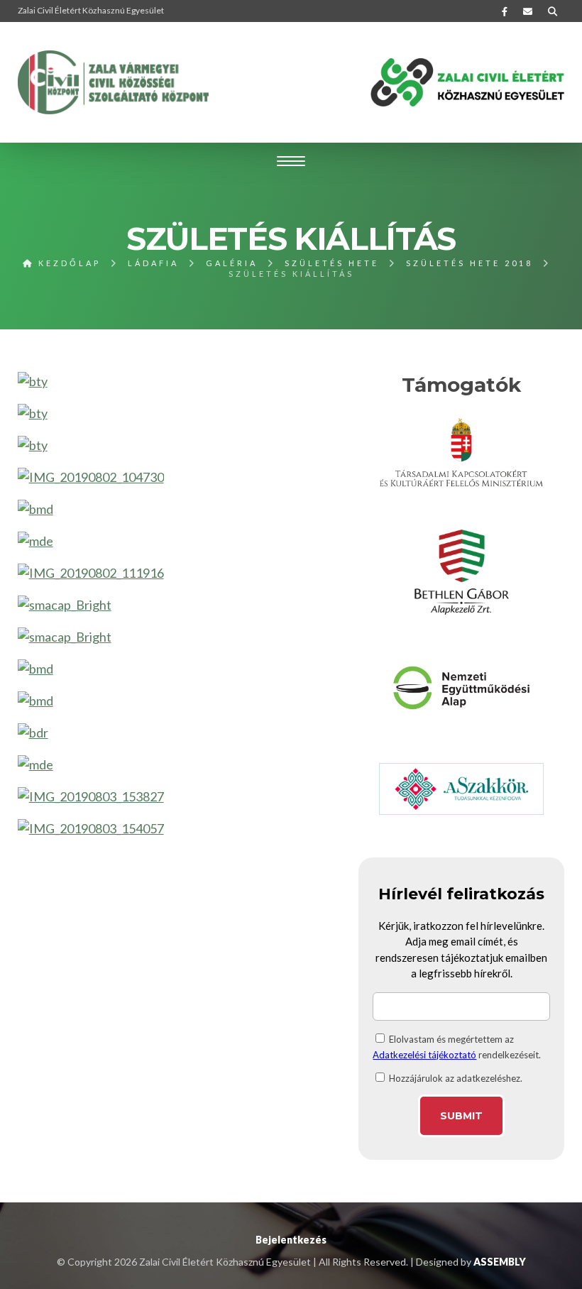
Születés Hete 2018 (469, 263)
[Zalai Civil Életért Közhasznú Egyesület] (113, 82)
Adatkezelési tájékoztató (424, 1054)
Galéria (232, 263)
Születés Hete (332, 263)
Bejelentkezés (291, 1240)
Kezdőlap (67, 263)
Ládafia (153, 263)
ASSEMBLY (499, 1262)
